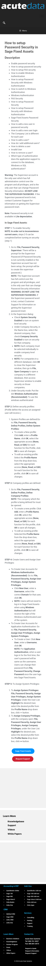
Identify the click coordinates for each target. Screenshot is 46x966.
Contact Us (28, 934)
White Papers (15, 834)
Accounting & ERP (11, 886)
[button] (4, 23)
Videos (11, 829)
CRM (6, 909)
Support (12, 825)
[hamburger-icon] (42, 16)
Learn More (9, 816)
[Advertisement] (20, 787)
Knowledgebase (16, 821)
